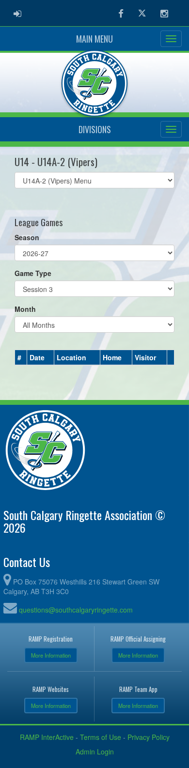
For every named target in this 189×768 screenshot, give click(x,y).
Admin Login (95, 751)
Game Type (33, 273)
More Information (51, 655)
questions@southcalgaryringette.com (76, 609)
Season (27, 237)
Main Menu (94, 38)
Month (25, 309)
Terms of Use (100, 737)
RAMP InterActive (47, 737)
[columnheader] (21, 357)
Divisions (95, 129)
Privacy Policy (148, 737)
